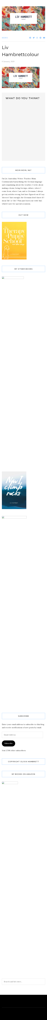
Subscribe (9, 743)
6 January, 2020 (8, 61)
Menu (5, 38)
